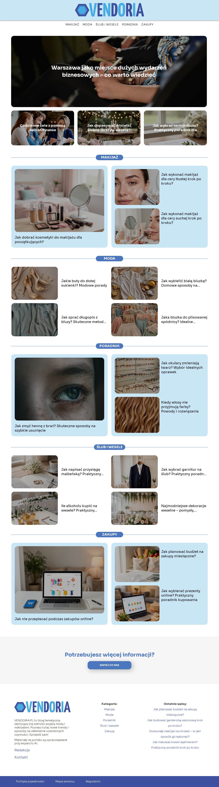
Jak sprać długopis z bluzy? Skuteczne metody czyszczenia (83, 319)
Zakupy (147, 24)
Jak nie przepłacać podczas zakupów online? (54, 619)
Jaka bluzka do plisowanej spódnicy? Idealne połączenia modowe (184, 319)
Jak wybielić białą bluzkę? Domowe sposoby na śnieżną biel (184, 283)
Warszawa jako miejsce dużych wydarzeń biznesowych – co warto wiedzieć (109, 71)
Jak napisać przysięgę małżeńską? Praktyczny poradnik (81, 471)
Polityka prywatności (30, 781)
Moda (87, 24)
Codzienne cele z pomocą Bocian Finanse (42, 127)
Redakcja (22, 750)
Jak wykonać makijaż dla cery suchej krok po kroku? (181, 218)
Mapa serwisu (65, 781)
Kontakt (21, 757)
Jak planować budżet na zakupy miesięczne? (182, 554)
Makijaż (72, 24)
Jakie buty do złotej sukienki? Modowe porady (84, 283)
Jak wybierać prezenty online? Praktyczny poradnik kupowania (180, 595)
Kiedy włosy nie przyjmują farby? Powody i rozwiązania (180, 406)
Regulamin (93, 781)
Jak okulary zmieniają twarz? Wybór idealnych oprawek (182, 367)
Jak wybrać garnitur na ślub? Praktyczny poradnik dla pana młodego (184, 471)
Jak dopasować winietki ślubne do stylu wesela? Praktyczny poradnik (109, 127)
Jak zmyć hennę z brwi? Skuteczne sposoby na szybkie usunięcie (55, 428)
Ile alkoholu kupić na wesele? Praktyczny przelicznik (79, 508)
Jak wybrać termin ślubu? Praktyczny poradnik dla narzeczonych (175, 127)
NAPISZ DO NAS (109, 665)
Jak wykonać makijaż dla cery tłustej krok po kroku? (181, 179)
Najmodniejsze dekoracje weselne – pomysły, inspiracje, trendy (183, 508)
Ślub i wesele (107, 24)
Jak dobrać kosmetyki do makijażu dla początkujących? (48, 239)
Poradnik (130, 24)
